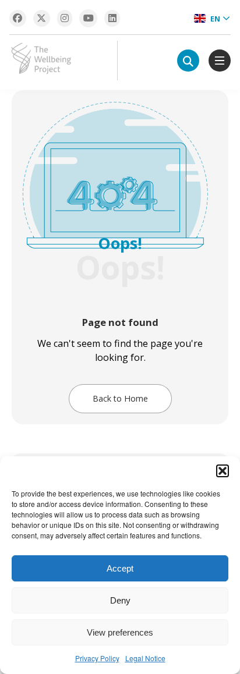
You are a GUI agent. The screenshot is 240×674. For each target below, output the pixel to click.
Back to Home (120, 398)
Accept (120, 568)
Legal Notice (145, 658)
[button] (222, 471)
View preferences (120, 632)
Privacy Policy (97, 658)
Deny (120, 600)
